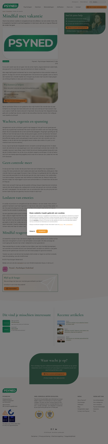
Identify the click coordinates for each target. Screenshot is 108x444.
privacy (61, 224)
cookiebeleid (68, 224)
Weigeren (32, 231)
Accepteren (42, 231)
